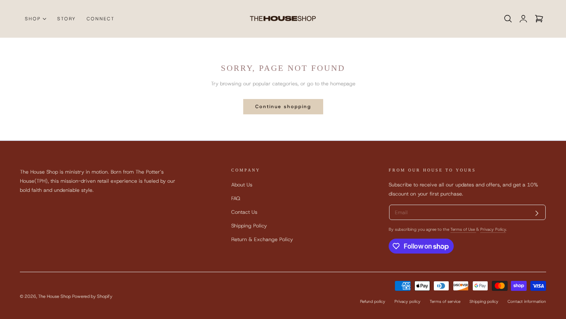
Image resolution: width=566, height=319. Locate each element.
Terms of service (445, 301)
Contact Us (244, 211)
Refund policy (372, 301)
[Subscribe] (537, 213)
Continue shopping (283, 106)
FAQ (235, 198)
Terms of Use (463, 229)
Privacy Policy (493, 229)
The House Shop (54, 296)
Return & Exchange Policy (262, 239)
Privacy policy (407, 301)
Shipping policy (483, 301)
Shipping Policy (249, 226)
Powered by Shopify (92, 296)
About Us (241, 184)
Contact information (527, 301)
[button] (508, 19)
